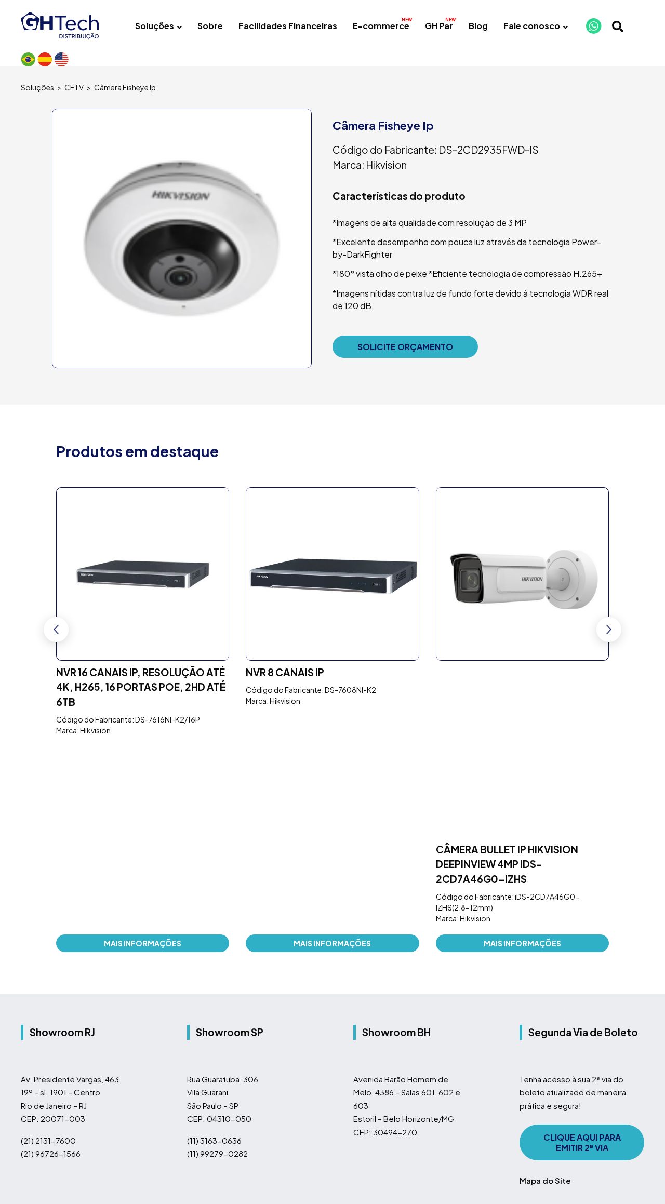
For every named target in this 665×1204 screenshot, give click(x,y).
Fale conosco (531, 25)
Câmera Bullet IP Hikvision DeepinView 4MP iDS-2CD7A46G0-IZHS (507, 688)
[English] (61, 59)
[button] (608, 576)
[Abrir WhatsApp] (639, 1178)
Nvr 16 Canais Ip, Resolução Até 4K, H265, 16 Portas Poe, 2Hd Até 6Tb (140, 688)
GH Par (439, 25)
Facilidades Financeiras (287, 25)
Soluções (154, 25)
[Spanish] (44, 59)
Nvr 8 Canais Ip (285, 673)
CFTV (74, 87)
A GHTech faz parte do (151, 1074)
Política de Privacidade (244, 1128)
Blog (478, 25)
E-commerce (381, 25)
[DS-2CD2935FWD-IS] (182, 238)
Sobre (210, 25)
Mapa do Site (545, 1008)
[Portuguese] (28, 59)
